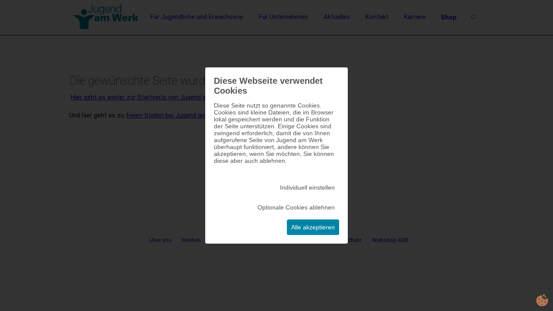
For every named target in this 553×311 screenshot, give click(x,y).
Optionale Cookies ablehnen (296, 207)
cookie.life (542, 300)
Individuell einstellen (307, 187)
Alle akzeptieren (313, 227)
